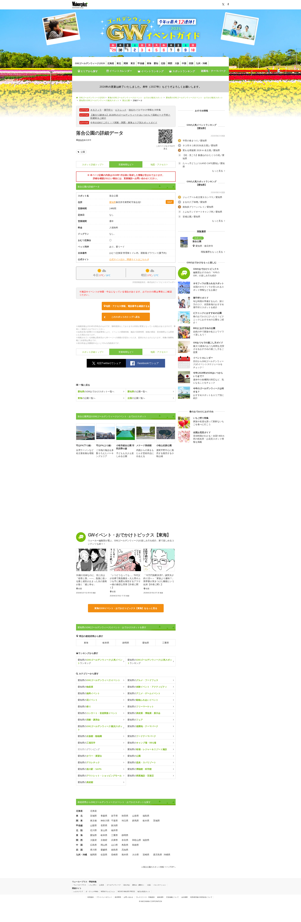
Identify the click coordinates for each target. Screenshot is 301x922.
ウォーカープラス (80, 885)
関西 (170, 63)
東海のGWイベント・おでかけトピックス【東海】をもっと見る (125, 608)
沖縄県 (167, 854)
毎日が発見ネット (143, 891)
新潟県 (114, 825)
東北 (119, 63)
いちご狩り (93, 885)
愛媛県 (104, 849)
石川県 (93, 830)
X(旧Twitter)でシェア (109, 363)
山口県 (114, 844)
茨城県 (156, 820)
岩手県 (114, 815)
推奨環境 (118, 897)
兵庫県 (114, 839)
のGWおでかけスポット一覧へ (96, 391)
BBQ (131, 109)
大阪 (177, 63)
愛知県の (99, 680)
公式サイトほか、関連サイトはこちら (128, 259)
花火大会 (126, 885)
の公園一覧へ (137, 391)
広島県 (93, 844)
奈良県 (125, 839)
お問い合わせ (128, 897)
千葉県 (114, 820)
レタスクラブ (78, 891)
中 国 (79, 844)
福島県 (146, 815)
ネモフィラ (96, 109)
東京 (133, 63)
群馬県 (135, 820)
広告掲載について (172, 897)
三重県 (165, 642)
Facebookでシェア (148, 363)
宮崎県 (146, 854)
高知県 (125, 849)
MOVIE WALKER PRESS (126, 891)
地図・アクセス (158, 164)
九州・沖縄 (201, 63)
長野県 (104, 825)
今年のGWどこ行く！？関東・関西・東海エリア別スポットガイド (123, 122)
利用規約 (90, 897)
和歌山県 (136, 839)
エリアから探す (89, 71)
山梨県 (93, 825)
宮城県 (93, 815)
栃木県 (146, 820)
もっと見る (218, 171)
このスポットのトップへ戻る (125, 316)
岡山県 (104, 844)
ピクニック (121, 109)
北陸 (163, 63)
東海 (149, 63)
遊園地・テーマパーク (213, 71)
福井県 (114, 830)
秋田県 (125, 815)
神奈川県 (105, 820)
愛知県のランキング (100, 661)
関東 (126, 63)
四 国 (79, 849)
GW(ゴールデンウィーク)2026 (90, 63)
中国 (184, 63)
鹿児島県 (157, 854)
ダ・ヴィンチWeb (92, 891)
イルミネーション (159, 885)
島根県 (135, 844)
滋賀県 (146, 839)
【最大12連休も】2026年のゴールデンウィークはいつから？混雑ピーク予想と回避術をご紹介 (130, 116)
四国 (191, 63)
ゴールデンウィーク (114, 885)
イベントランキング (152, 71)
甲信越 (141, 63)
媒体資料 (160, 897)
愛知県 (81, 140)
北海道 (110, 63)
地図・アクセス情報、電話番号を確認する (127, 306)
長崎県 (114, 854)
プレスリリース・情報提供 (145, 897)
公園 (82, 151)
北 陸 (79, 830)
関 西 (79, 839)
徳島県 (114, 849)
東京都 (93, 820)
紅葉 (149, 885)
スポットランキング (183, 71)
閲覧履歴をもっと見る (212, 252)
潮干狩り (108, 109)
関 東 (79, 820)
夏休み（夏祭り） (138, 885)
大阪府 (93, 839)
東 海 (79, 835)
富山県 (104, 830)
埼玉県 (125, 820)
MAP (169, 201)
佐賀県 (104, 854)
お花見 (101, 885)
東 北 (79, 815)
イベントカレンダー (120, 71)
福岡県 (93, 854)
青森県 (104, 815)
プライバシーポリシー (104, 897)
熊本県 (125, 854)
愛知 (156, 63)
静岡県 (125, 642)
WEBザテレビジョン (108, 891)
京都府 (104, 839)
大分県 (135, 854)
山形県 (135, 815)
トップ (92, 164)
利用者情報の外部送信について (201, 897)
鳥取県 (125, 844)
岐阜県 (106, 642)
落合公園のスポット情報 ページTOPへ (159, 867)
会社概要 (184, 897)
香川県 (93, 849)
